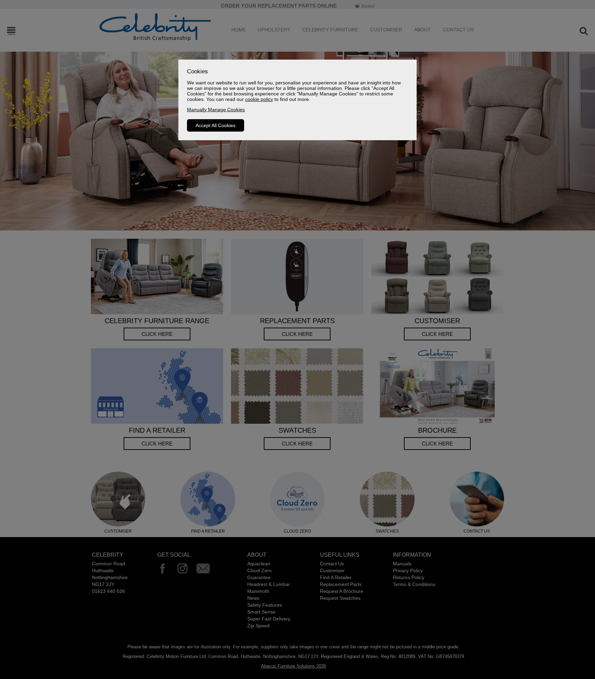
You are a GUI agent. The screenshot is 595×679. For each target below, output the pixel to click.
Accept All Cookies (216, 125)
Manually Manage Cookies (216, 109)
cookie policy (259, 99)
